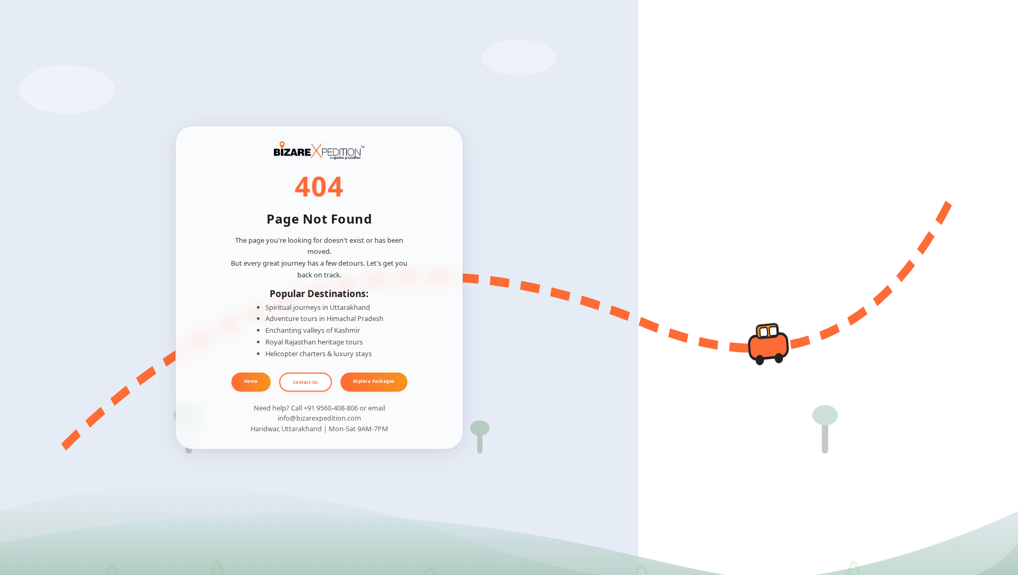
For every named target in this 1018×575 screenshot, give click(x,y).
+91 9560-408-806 (331, 408)
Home (251, 381)
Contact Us (305, 382)
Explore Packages (374, 381)
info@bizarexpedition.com (319, 418)
